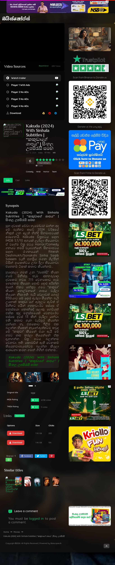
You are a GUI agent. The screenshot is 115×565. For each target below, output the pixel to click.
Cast (17, 180)
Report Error (44, 66)
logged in (36, 519)
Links (27, 180)
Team (54, 172)
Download (19, 416)
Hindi (38, 172)
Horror (46, 172)
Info (8, 180)
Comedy (29, 172)
